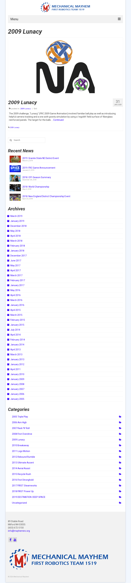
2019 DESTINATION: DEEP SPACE (28, 497)
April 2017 (15, 270)
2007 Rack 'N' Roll (21, 428)
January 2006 (17, 394)
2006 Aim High (19, 422)
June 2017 (15, 260)
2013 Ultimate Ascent (23, 462)
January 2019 (17, 221)
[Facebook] (10, 539)
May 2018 (15, 231)
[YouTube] (15, 539)
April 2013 (15, 349)
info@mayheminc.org (19, 531)
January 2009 (17, 379)
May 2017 (15, 265)
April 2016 (15, 295)
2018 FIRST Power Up (23, 491)
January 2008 (17, 384)
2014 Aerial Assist (21, 468)
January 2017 (17, 285)
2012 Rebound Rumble (23, 457)
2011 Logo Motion (21, 451)
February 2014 (17, 339)
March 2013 (16, 354)
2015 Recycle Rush (21, 474)
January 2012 (17, 364)
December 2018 (18, 226)
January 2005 (17, 399)
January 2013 (17, 359)
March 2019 (16, 216)
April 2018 (15, 236)
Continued (58, 120)
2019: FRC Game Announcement (38, 167)
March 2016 (16, 300)
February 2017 (17, 280)
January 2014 (17, 344)
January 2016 (17, 305)
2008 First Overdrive (22, 434)
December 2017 (18, 255)
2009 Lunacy (25, 109)
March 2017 (16, 275)
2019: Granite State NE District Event (40, 158)
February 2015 (17, 320)
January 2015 (17, 325)
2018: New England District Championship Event (46, 196)
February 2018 (17, 245)
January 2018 (17, 250)
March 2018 (16, 241)
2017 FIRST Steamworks (24, 485)
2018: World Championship (35, 186)
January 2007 (17, 389)
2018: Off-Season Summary (36, 177)
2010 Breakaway (20, 445)
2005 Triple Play (20, 416)
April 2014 (15, 334)
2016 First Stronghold (23, 480)
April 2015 (15, 310)
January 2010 (17, 374)
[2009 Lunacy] (65, 66)
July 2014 (15, 329)
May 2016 (15, 290)
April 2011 (15, 369)
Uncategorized (19, 503)
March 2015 (16, 315)
